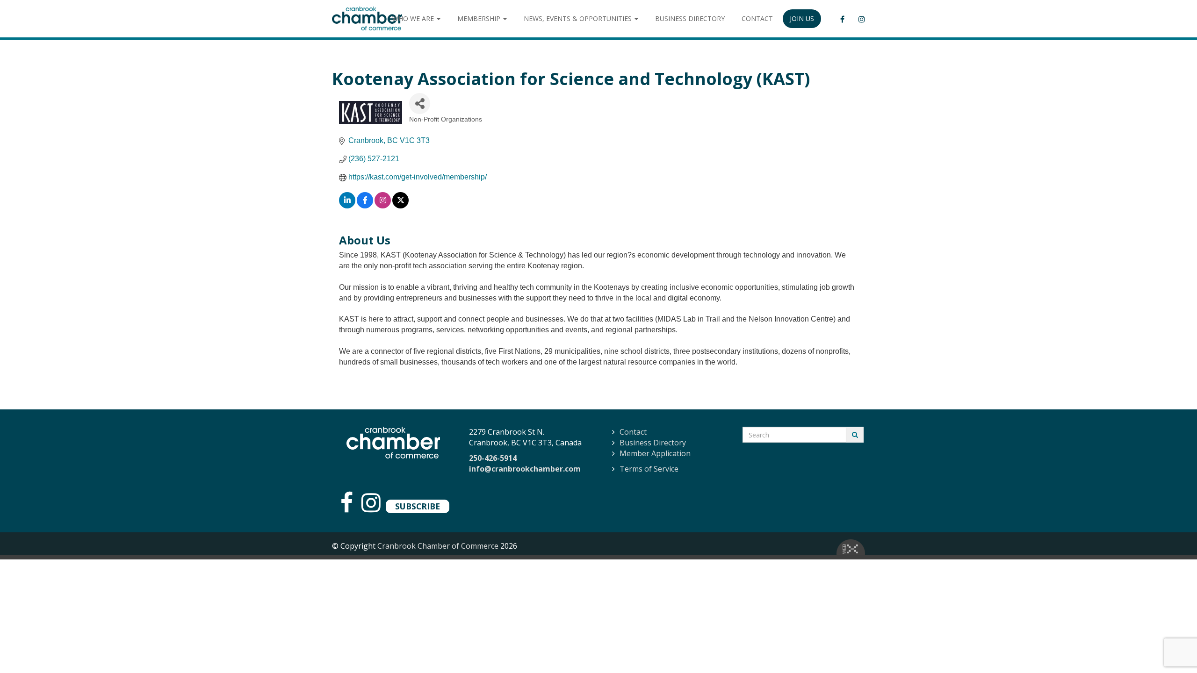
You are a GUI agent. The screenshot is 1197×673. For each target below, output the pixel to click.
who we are (414, 18)
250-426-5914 (493, 458)
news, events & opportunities (579, 18)
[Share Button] (419, 103)
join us (802, 18)
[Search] (855, 435)
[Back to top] (1170, 646)
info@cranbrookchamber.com (525, 469)
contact (757, 18)
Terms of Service (649, 469)
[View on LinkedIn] (347, 206)
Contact (633, 432)
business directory (690, 18)
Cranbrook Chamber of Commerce (437, 546)
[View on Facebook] (365, 206)
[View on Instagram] (383, 206)
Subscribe (417, 506)
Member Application (655, 453)
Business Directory (653, 442)
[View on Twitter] (400, 206)
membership (479, 18)
